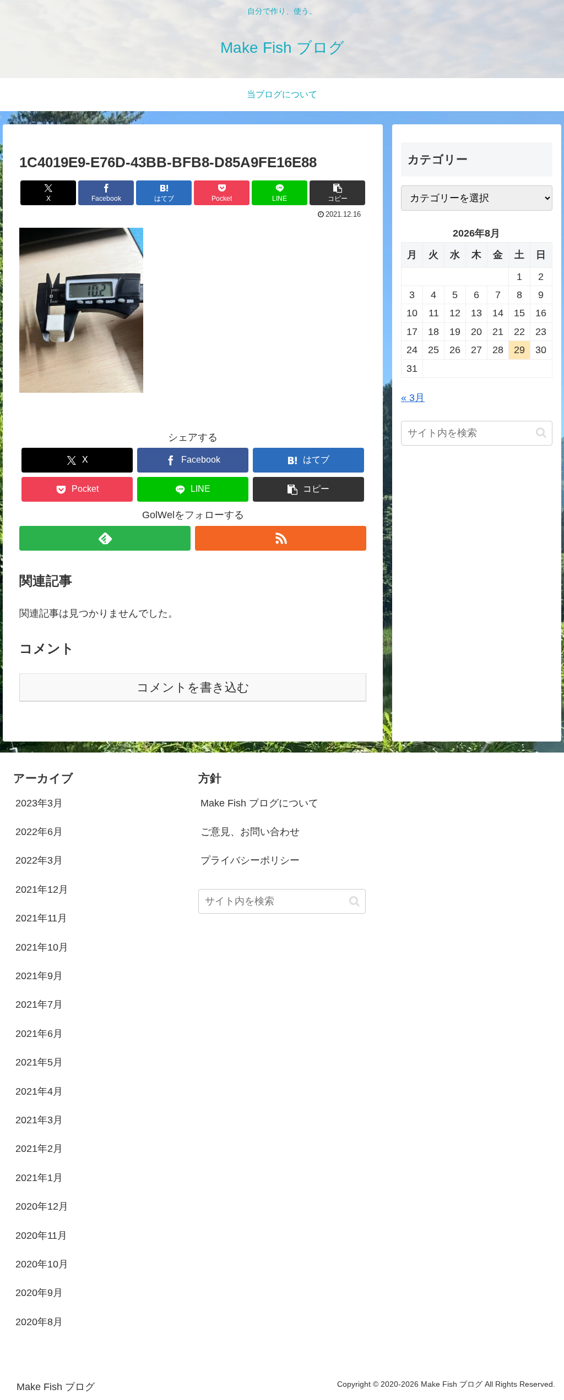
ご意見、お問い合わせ (250, 831)
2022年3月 (39, 860)
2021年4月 (39, 1091)
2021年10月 (41, 947)
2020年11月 (41, 1235)
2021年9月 (39, 975)
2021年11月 (41, 918)
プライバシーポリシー (250, 860)
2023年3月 (39, 803)
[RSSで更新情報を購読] (280, 538)
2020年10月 (41, 1264)
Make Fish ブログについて (259, 803)
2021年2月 (39, 1148)
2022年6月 (39, 831)
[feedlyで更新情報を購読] (105, 538)
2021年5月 (39, 1062)
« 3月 (413, 397)
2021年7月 (39, 1004)
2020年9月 (39, 1292)
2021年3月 (39, 1120)
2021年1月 (39, 1177)
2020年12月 (41, 1206)
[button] (337, 192)
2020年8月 (39, 1321)
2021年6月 (39, 1033)
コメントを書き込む (193, 687)
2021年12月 (41, 889)
